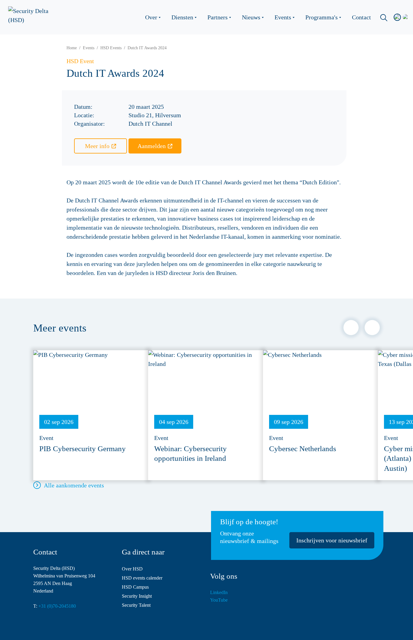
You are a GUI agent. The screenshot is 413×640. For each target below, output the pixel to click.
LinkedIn (219, 592)
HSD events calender (142, 577)
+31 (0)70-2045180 (57, 606)
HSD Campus (135, 587)
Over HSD (132, 568)
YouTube (219, 600)
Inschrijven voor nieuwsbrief (331, 540)
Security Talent (136, 605)
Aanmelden (152, 146)
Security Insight (137, 596)
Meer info (97, 146)
